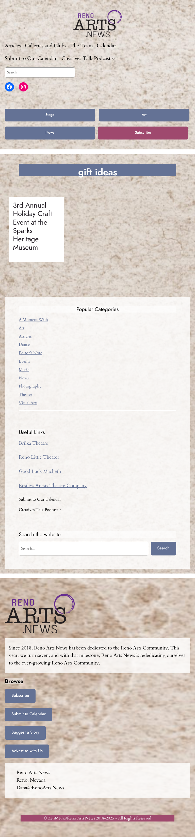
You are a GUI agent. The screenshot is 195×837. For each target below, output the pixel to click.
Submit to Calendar (28, 714)
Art (144, 114)
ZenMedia (57, 818)
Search (163, 548)
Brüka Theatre (33, 443)
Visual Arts (28, 403)
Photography (30, 386)
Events (24, 361)
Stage (49, 114)
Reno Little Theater (39, 457)
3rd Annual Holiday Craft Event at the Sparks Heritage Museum (32, 226)
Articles (25, 336)
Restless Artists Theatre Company (53, 485)
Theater (25, 394)
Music (24, 370)
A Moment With (33, 319)
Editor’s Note (30, 353)
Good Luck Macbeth (40, 471)
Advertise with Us (27, 751)
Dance (24, 344)
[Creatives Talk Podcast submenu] (113, 58)
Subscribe (143, 132)
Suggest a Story (25, 732)
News (49, 132)
